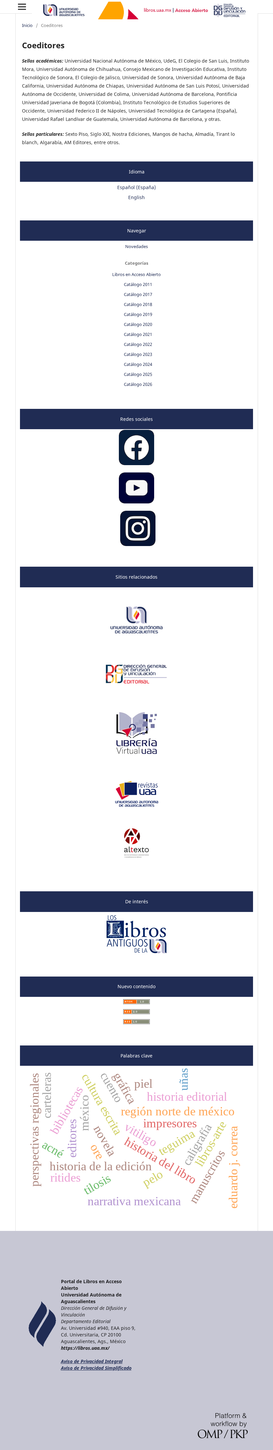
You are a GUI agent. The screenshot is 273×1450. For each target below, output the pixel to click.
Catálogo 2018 (138, 304)
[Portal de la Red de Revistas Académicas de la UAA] (137, 806)
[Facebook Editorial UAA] (136, 463)
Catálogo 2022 (138, 344)
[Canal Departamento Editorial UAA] (136, 501)
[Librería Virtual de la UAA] (136, 757)
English (136, 197)
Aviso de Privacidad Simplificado (96, 1368)
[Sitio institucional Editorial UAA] (137, 687)
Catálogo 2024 (138, 364)
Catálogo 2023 (138, 354)
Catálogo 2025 (138, 374)
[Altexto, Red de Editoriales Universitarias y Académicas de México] (137, 856)
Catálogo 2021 (138, 334)
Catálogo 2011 (138, 284)
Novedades (136, 246)
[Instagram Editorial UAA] (137, 544)
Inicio (27, 25)
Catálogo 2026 (138, 384)
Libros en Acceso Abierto (136, 274)
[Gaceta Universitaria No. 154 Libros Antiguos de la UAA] (137, 954)
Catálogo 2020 (138, 324)
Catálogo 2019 (138, 314)
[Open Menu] (22, 6)
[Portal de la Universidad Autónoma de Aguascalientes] (136, 637)
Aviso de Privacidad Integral (92, 1361)
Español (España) (136, 187)
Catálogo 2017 (138, 294)
